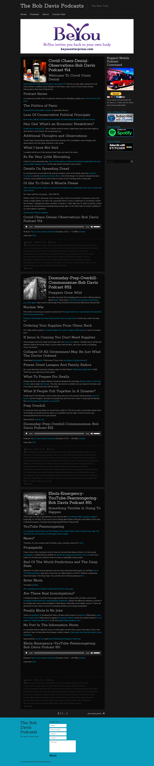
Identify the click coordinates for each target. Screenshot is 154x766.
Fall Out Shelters (32, 458)
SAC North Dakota (84, 472)
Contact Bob (58, 14)
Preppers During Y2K (43, 472)
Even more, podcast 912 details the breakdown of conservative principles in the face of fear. (59, 119)
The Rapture (51, 475)
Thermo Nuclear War (61, 475)
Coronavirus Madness (71, 248)
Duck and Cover (58, 455)
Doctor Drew (63, 251)
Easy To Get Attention (79, 689)
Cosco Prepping (36, 455)
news (81, 543)
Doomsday (50, 455)
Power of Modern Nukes (30, 472)
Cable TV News (68, 245)
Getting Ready (91, 458)
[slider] (97, 226)
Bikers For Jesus (83, 452)
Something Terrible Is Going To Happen (54, 700)
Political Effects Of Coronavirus (32, 262)
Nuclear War (64, 469)
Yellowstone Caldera (36, 481)
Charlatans (79, 245)
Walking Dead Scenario (38, 478)
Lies (35, 697)
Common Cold (87, 245)
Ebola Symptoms (39, 692)
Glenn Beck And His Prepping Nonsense (34, 461)
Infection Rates (89, 254)
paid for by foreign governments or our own (73, 555)
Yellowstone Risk (46, 481)
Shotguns (92, 472)
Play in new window (38, 232)
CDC (74, 245)
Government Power (63, 461)
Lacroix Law (39, 419)
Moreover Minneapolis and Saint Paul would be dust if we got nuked (49, 318)
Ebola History (94, 689)
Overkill (70, 469)
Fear (86, 692)
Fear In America (92, 692)
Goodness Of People (52, 461)
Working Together (81, 478)
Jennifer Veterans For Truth (87, 694)
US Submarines (93, 475)
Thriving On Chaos (56, 265)
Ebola (86, 251)
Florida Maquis (45, 694)
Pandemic (53, 697)
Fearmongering (27, 694)
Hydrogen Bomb (93, 461)
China (94, 452)
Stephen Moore (35, 265)
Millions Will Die (58, 260)
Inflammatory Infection (72, 694)
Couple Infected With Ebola (31, 689)
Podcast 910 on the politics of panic (37, 110)
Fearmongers (36, 694)
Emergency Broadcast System (88, 455)
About (45, 14)
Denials (51, 251)
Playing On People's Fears (63, 697)
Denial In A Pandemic (42, 251)
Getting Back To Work (57, 254)
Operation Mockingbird (43, 697)
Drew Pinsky (80, 251)
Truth (79, 700)
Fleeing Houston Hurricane (63, 458)
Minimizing (66, 260)
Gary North (83, 458)
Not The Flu (87, 260)
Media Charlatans (28, 260)
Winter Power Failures (69, 478)
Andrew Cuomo (52, 245)
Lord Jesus (68, 342)
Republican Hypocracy (85, 262)
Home (23, 14)
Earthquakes (38, 360)
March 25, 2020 (41, 242)
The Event (43, 265)
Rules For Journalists (36, 700)
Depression (57, 251)
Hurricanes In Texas (83, 461)
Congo (38, 686)
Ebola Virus (47, 692)
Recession (76, 262)
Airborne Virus (31, 683)
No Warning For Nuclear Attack (32, 469)
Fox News (52, 694)
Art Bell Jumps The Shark (50, 452)
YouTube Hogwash (63, 703)
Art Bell (40, 452)
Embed (82, 232)
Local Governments (43, 466)
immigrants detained (66, 618)
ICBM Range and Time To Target (32, 463)
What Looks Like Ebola (42, 703)
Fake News (81, 692)
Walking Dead (27, 478)
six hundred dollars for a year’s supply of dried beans (64, 330)
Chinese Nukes (27, 455)
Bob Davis (29, 242)
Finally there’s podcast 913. (34, 129)
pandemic (35, 615)
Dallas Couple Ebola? (46, 689)
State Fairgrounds (28, 475)
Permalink (29, 268)
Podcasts (34, 14)
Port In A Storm (76, 697)
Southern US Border (71, 700)
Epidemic (64, 692)
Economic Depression (29, 254)
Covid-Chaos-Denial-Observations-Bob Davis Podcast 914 (71, 65)
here (82, 576)
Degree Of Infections (29, 251)
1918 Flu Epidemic (32, 452)
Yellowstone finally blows (82, 369)
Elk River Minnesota (73, 455)
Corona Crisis (53, 248)
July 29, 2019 (41, 680)
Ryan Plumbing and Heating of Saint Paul (64, 639)
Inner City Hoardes (47, 463)
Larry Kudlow (78, 257)
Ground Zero (73, 461)
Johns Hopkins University (86, 463)
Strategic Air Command (40, 475)
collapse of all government (75, 360)
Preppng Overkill (60, 472)
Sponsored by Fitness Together (35, 213)
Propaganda (84, 697)
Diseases (44, 455)
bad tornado (44, 384)
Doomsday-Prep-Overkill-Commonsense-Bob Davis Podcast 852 (73, 282)
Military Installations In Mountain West (60, 466)
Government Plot (60, 694)
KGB (31, 697)
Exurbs (25, 458)
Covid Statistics (93, 248)
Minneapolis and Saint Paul (79, 466)
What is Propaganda (29, 703)
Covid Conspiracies (83, 248)
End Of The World (57, 692)
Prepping (52, 472)
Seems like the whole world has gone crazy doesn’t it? (44, 84)
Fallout (40, 458)
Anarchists (44, 245)
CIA (83, 683)
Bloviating (60, 245)
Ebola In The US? (28, 692)
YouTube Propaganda (75, 703)
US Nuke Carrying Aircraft (81, 475)
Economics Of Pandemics (43, 254)
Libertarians (86, 257)
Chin (90, 452)
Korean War (26, 466)
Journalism (26, 697)
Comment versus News (29, 686)
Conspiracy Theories (42, 248)
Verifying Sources (86, 700)
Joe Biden (61, 257)
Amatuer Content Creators (42, 683)
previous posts (95, 713)
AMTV (52, 683)
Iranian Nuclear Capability (61, 463)
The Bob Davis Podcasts (52, 5)
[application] (62, 226)
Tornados (70, 475)
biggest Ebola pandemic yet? (69, 620)
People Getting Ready (92, 469)
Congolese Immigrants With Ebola (69, 686)
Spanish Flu (26, 265)
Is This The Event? (52, 257)
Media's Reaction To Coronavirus (43, 260)
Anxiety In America (60, 683)
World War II (90, 478)
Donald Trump (72, 251)
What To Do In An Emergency (54, 478)
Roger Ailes (26, 700)
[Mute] (92, 227)
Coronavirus (61, 248)
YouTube (55, 703)
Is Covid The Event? (41, 257)
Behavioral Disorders (72, 683)
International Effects (29, 257)
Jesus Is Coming (74, 463)
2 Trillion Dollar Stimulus (34, 245)
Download (52, 232)
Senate (94, 262)
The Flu (48, 265)
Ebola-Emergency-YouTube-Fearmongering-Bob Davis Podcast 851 (73, 498)
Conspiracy (82, 686)
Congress (94, 245)
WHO (64, 265)
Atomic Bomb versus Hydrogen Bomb (68, 452)
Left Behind (34, 466)
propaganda (28, 555)
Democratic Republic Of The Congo (63, 689)
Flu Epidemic (76, 458)
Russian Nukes (74, 472)
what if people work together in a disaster (42, 401)
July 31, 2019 (41, 449)
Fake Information (73, 692)
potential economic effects (50, 176)
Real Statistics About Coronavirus (63, 262)
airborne (82, 615)
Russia (68, 472)
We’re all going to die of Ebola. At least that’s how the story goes (48, 589)
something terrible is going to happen (82, 517)
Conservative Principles (29, 248)
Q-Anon (91, 697)
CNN (86, 683)
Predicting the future (47, 262)
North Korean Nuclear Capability (51, 469)
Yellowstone (26, 481)
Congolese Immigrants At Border (50, 686)
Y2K (95, 478)
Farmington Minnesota (49, 458)
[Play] (26, 227)
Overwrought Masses (79, 469)
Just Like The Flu (69, 257)
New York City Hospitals (76, 260)
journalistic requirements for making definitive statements (45, 601)
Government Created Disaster (72, 254)
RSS (34, 235)
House (82, 254)
